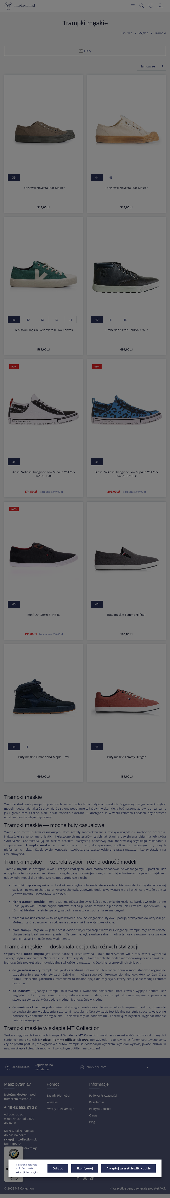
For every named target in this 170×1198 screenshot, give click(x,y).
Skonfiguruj (84, 1168)
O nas (93, 1115)
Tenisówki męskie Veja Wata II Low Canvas (44, 330)
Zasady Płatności (58, 1095)
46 (14, 320)
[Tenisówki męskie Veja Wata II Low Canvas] (43, 268)
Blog (92, 1122)
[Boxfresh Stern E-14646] (43, 552)
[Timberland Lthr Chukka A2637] (126, 268)
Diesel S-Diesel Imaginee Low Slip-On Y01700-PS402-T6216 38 (126, 474)
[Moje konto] (160, 6)
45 (96, 604)
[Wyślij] (147, 1067)
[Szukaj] (142, 6)
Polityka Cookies (100, 1109)
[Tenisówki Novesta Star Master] (43, 126)
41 (111, 320)
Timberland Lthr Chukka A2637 (126, 330)
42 (42, 320)
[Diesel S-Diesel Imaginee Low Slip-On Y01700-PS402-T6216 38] (126, 410)
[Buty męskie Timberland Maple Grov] (43, 695)
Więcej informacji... (27, 1172)
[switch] (14, 1177)
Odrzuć (58, 1168)
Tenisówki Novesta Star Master (43, 188)
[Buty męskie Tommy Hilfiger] (126, 552)
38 (14, 462)
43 (111, 177)
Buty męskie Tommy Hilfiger (126, 615)
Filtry (87, 51)
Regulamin (96, 1102)
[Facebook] (78, 1179)
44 (96, 177)
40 (28, 320)
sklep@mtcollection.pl (20, 1139)
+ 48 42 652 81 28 (20, 1107)
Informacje (99, 1084)
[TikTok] (92, 1179)
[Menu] (133, 6)
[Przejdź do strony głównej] (19, 5)
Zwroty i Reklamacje (60, 1109)
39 (14, 177)
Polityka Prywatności (103, 1095)
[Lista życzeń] (151, 6)
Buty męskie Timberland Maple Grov (43, 757)
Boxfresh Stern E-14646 (43, 615)
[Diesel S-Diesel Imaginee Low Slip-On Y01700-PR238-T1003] (43, 410)
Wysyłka (52, 1102)
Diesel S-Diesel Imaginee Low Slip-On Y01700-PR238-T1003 (43, 474)
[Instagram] (85, 1179)
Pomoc (53, 1084)
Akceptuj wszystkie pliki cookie (129, 1168)
